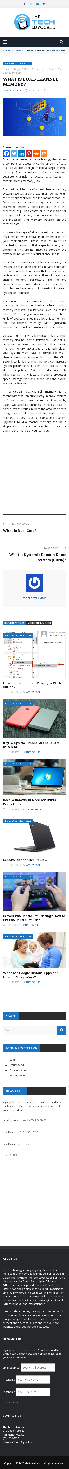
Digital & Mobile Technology (17, 63)
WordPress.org (18, 1075)
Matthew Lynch (13, 90)
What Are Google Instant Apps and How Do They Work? (30, 975)
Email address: (12, 1120)
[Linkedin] (21, 153)
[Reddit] (36, 153)
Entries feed (17, 1065)
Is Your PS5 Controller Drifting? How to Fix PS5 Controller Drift (34, 918)
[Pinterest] (29, 153)
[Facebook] (6, 153)
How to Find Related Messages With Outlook (32, 685)
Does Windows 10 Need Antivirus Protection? (29, 802)
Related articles (14, 623)
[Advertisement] (34, 472)
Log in (13, 1059)
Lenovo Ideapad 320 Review (25, 860)
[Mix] (44, 153)
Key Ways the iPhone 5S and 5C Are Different (31, 745)
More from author (39, 623)
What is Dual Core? (19, 530)
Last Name (9, 1144)
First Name (9, 1132)
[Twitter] (14, 153)
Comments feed (19, 1070)
